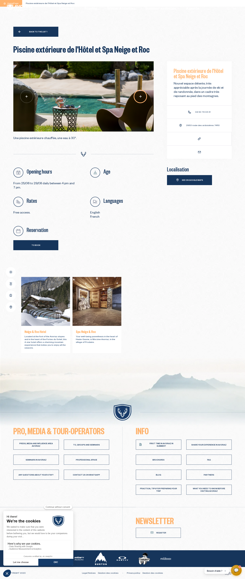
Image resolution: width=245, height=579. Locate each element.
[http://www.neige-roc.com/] (199, 138)
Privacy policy (134, 573)
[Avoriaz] (20, 8)
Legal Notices (89, 573)
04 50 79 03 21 (202, 112)
